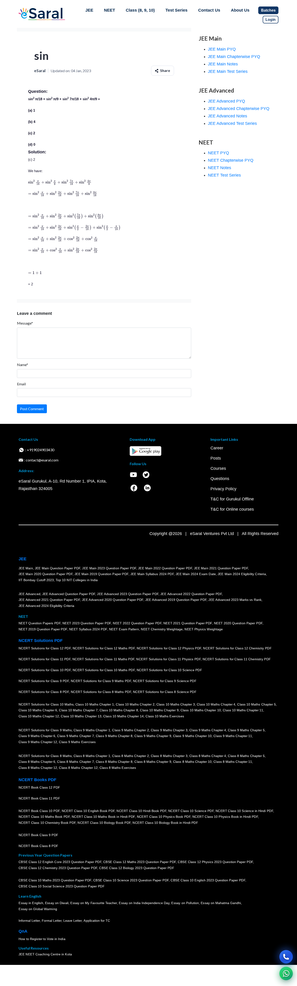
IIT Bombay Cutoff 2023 (36, 580)
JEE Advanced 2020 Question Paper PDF (112, 600)
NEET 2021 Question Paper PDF (187, 623)
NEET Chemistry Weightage (162, 629)
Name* (22, 364)
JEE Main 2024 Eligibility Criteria (242, 574)
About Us (240, 10)
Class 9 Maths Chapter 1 (92, 730)
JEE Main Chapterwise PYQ (234, 56)
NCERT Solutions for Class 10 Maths (46, 704)
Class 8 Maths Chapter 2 (130, 756)
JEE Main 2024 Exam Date (196, 574)
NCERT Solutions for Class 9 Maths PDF (101, 681)
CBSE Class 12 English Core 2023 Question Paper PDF (60, 862)
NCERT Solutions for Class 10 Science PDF (169, 670)
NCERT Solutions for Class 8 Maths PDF (101, 692)
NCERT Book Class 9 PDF (38, 835)
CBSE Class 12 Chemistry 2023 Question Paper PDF (58, 868)
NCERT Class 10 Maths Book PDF (44, 817)
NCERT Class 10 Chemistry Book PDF (47, 823)
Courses (218, 468)
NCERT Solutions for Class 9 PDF (44, 681)
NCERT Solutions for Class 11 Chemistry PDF (237, 659)
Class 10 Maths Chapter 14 (123, 716)
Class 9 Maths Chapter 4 (207, 730)
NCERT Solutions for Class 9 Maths (45, 730)
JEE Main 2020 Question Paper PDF (46, 574)
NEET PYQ (218, 153)
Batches (268, 10)
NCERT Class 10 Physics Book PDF (163, 817)
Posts (215, 458)
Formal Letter (51, 921)
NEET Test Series (224, 175)
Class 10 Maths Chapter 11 (243, 710)
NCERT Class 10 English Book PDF (88, 811)
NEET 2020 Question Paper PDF (238, 623)
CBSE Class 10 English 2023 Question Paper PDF (208, 880)
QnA (23, 931)
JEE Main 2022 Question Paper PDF (165, 568)
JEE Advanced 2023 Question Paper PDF (127, 594)
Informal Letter (29, 921)
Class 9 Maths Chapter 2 (130, 730)
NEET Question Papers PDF (40, 623)
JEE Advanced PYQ (226, 101)
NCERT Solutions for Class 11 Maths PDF (103, 659)
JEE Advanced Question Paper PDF (68, 594)
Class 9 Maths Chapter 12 (38, 742)
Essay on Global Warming (38, 909)
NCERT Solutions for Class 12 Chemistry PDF (237, 648)
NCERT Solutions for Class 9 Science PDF (165, 681)
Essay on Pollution (185, 903)
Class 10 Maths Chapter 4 (216, 704)
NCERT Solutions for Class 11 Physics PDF (168, 659)
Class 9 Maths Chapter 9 (152, 736)
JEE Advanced (29, 594)
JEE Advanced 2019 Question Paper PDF (176, 600)
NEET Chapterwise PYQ (230, 160)
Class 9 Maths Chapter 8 (114, 736)
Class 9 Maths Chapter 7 (75, 736)
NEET (109, 10)
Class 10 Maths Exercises (164, 716)
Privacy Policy (223, 489)
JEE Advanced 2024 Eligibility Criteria (46, 606)
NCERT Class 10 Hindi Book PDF (141, 811)
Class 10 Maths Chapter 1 (94, 704)
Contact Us (209, 10)
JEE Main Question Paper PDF (58, 568)
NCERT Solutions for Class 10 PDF (45, 670)
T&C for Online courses (232, 509)
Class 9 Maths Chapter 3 (169, 730)
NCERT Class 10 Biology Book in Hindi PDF (165, 823)
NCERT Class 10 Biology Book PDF (104, 823)
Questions (219, 478)
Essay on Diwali (57, 903)
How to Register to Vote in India (42, 939)
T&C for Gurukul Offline (232, 499)
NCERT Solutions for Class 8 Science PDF (165, 692)
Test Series (176, 10)
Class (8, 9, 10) (140, 10)
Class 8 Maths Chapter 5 (246, 756)
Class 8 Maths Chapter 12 (38, 768)
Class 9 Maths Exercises (77, 742)
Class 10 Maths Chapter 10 (201, 710)
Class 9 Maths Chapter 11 (232, 736)
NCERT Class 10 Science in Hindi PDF (244, 811)
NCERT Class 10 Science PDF (191, 811)
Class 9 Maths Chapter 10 (192, 736)
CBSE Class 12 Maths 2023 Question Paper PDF (139, 862)
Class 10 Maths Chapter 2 (135, 704)
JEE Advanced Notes (227, 116)
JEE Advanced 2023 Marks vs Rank (234, 600)
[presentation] (59, 182)
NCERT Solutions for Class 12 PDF (45, 648)
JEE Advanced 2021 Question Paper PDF (49, 600)
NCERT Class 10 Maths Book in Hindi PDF (103, 817)
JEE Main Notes (223, 64)
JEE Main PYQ (222, 49)
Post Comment (32, 408)
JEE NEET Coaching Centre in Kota (45, 954)
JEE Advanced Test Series (232, 123)
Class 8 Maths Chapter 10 (192, 762)
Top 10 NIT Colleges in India (77, 580)
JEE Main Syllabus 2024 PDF (152, 574)
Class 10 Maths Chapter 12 (39, 716)
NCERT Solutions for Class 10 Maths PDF (104, 670)
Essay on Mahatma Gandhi (221, 903)
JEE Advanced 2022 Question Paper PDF (191, 594)
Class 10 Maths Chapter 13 (81, 716)
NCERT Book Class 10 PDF (39, 811)
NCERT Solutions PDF (41, 640)
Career (216, 448)
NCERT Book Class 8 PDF (38, 846)
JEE (89, 10)
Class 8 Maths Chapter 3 (169, 756)
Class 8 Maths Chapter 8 (114, 762)
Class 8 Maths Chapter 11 (232, 762)
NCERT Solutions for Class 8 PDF (44, 692)
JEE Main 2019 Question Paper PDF (101, 574)
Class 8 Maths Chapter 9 (152, 762)
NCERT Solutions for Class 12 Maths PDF (104, 648)
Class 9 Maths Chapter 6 (37, 736)
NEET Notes (219, 167)
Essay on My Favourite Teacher (93, 903)
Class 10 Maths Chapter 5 (256, 704)
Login (270, 20)
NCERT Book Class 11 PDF (39, 798)
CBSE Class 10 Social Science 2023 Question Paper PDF (61, 886)
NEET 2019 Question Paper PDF (43, 629)
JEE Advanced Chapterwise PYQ (238, 108)
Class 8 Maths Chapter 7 (75, 762)
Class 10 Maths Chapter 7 (78, 710)
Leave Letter (72, 921)
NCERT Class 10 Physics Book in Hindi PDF (225, 817)
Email (21, 384)
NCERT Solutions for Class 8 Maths (45, 756)
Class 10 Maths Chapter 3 (175, 704)
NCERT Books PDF (37, 779)
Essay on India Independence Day (144, 903)
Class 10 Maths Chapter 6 (38, 710)
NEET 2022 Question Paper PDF (137, 623)
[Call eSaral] (286, 956)
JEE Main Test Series (228, 71)
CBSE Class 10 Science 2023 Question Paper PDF (131, 880)
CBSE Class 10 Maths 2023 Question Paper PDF (55, 880)
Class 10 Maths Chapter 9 (159, 710)
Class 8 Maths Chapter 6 (37, 762)
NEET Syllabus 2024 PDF (88, 629)
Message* (25, 323)
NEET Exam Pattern (124, 629)
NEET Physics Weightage (203, 629)
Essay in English (31, 903)
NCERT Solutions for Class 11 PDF (45, 659)
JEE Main (26, 568)
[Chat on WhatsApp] (286, 973)
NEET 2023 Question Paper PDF (86, 623)
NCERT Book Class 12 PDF (39, 787)
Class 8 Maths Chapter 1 (92, 756)
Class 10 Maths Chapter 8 (119, 710)
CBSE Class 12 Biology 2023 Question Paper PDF (136, 868)
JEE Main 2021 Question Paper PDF (221, 568)
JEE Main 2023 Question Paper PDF (109, 568)
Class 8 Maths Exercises (118, 768)
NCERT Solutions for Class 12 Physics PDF (169, 648)
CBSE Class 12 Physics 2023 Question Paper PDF (215, 862)
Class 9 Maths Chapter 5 (246, 730)
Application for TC (97, 921)
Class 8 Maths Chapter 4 (207, 756)
